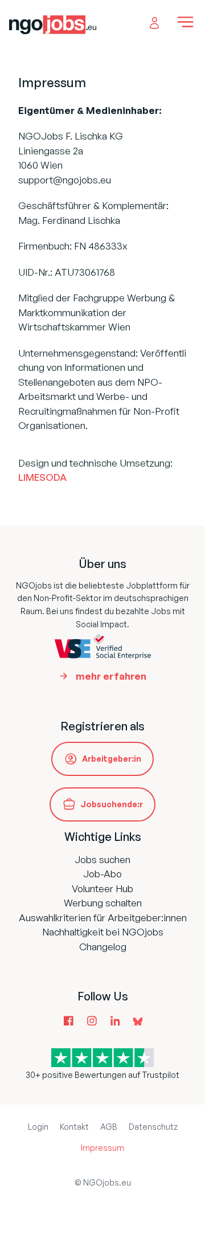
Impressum (102, 1148)
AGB (108, 1126)
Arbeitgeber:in (111, 758)
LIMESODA (42, 477)
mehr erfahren (111, 676)
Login (38, 1126)
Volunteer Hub (102, 888)
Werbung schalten (103, 903)
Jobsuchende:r (111, 804)
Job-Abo (102, 874)
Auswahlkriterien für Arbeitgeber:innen (103, 918)
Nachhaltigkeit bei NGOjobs (102, 932)
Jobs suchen (102, 859)
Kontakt (74, 1126)
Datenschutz (153, 1126)
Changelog (102, 947)
